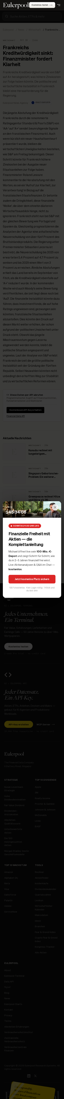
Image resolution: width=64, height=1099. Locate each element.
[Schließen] (55, 507)
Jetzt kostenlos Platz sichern (32, 579)
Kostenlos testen (40, 5)
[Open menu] (58, 5)
